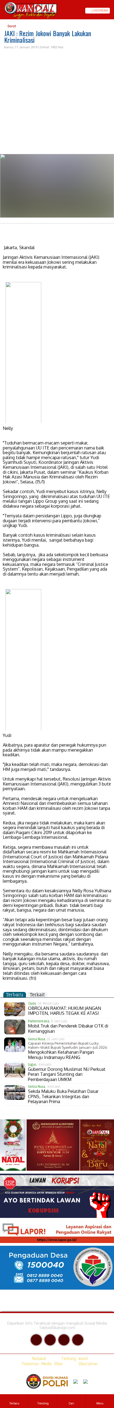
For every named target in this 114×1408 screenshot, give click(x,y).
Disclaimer (87, 1363)
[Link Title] (2, 10)
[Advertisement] (57, 102)
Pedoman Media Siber (41, 1363)
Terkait (37, 994)
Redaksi (38, 1358)
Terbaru (14, 994)
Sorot (11, 26)
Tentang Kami (73, 1358)
